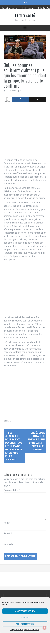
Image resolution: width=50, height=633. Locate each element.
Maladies (8, 421)
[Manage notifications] (44, 628)
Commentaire (12, 490)
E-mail (8, 533)
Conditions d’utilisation (31, 630)
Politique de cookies (16, 630)
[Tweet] (37, 99)
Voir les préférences (25, 624)
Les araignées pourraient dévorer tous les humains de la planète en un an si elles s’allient (13, 446)
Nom (7, 522)
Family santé (25, 15)
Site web (8, 544)
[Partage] (20, 99)
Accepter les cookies (25, 611)
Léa (20, 91)
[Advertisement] (25, 131)
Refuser (25, 618)
